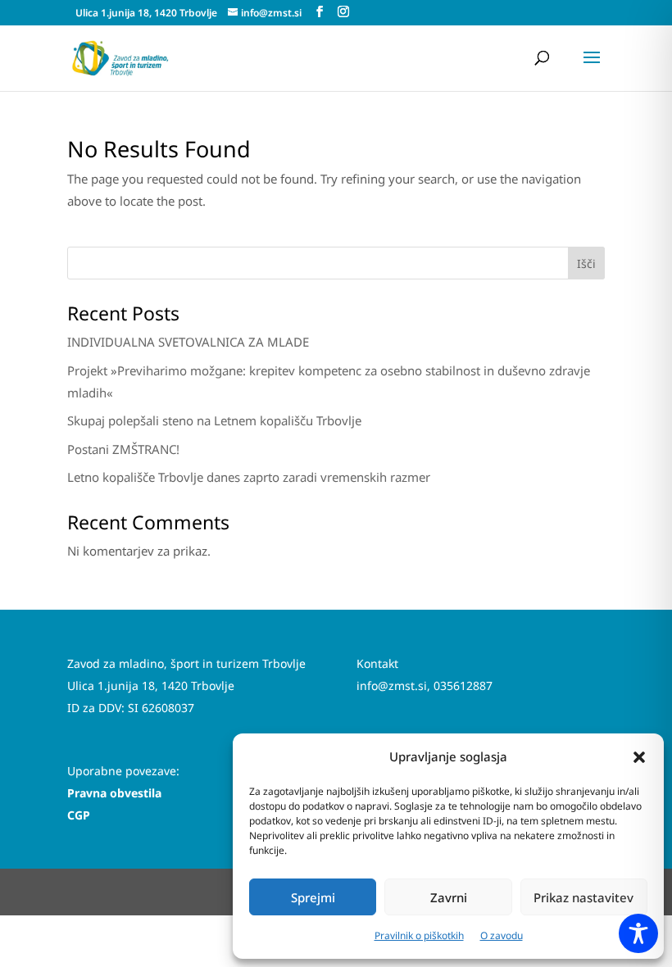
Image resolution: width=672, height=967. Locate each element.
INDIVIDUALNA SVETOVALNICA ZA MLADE (188, 342)
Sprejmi (313, 897)
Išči (586, 263)
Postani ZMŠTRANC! (123, 449)
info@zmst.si (391, 685)
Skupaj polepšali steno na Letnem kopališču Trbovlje (214, 420)
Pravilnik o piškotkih (419, 935)
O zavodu (501, 935)
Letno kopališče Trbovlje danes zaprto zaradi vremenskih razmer (248, 477)
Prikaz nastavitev (583, 897)
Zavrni (448, 897)
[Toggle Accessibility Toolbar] (638, 933)
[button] (639, 757)
